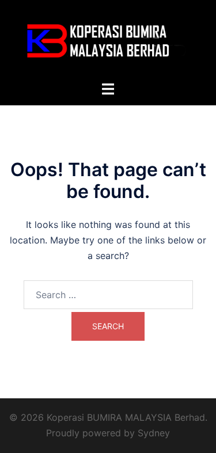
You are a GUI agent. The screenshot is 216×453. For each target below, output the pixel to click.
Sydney (154, 433)
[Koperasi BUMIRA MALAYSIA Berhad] (108, 39)
